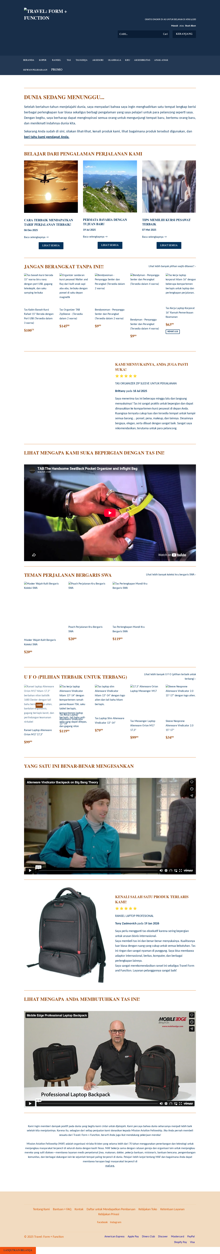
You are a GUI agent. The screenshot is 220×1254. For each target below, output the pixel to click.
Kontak (79, 1209)
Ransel (56, 60)
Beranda (28, 60)
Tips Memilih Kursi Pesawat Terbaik (166, 222)
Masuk (174, 26)
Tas (69, 60)
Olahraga (114, 60)
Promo (56, 70)
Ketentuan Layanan (172, 1209)
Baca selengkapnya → (36, 237)
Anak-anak (161, 60)
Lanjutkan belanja (18, 1250)
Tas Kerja (81, 60)
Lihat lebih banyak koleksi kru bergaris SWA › (171, 574)
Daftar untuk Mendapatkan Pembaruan (111, 1209)
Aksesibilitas (142, 60)
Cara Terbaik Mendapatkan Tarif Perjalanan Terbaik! (48, 222)
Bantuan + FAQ (62, 1209)
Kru (127, 60)
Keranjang (184, 34)
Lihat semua (51, 245)
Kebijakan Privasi (108, 1214)
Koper (42, 60)
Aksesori (97, 60)
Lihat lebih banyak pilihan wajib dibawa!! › (172, 266)
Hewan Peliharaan (35, 69)
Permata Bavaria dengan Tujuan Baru (105, 221)
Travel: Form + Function (49, 1237)
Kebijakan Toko (148, 1209)
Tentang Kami (41, 1209)
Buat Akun (190, 26)
